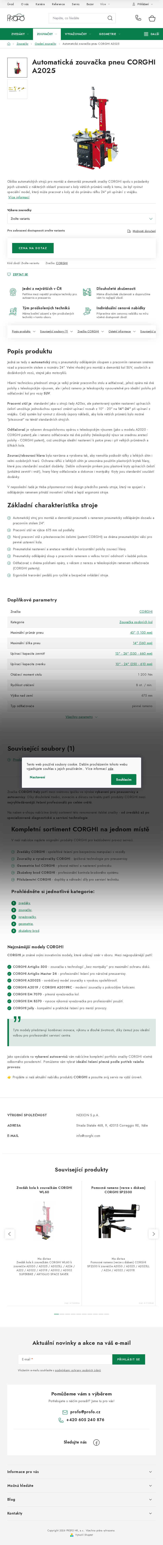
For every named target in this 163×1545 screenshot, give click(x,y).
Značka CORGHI (88, 331)
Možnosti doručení (144, 231)
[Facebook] (96, 1442)
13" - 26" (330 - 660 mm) (134, 653)
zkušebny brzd (28, 931)
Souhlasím (123, 779)
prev (10, 1234)
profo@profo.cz (85, 1412)
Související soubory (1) (54, 331)
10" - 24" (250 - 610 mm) (134, 664)
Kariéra (40, 4)
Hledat (110, 18)
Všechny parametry (79, 717)
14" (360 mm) (143, 643)
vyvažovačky (27, 917)
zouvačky (24, 910)
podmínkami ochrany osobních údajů (78, 1370)
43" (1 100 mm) (141, 632)
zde (110, 768)
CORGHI (62, 263)
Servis (75, 4)
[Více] (151, 34)
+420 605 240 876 (139, 18)
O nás (25, 4)
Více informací (19, 197)
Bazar (90, 4)
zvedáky (24, 903)
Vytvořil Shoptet (84, 1535)
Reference (58, 4)
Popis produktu (21, 331)
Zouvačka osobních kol (136, 622)
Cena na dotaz (33, 248)
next (153, 1234)
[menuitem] (20, 34)
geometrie (25, 924)
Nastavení (37, 777)
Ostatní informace (120, 331)
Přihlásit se (128, 1359)
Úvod (10, 4)
